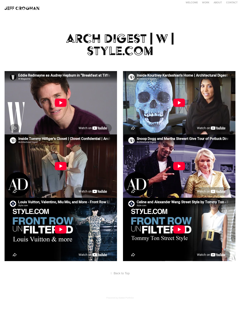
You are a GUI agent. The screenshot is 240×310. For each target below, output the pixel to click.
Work (205, 2)
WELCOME (192, 2)
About (218, 2)
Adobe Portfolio (126, 297)
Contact (232, 2)
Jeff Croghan (22, 8)
